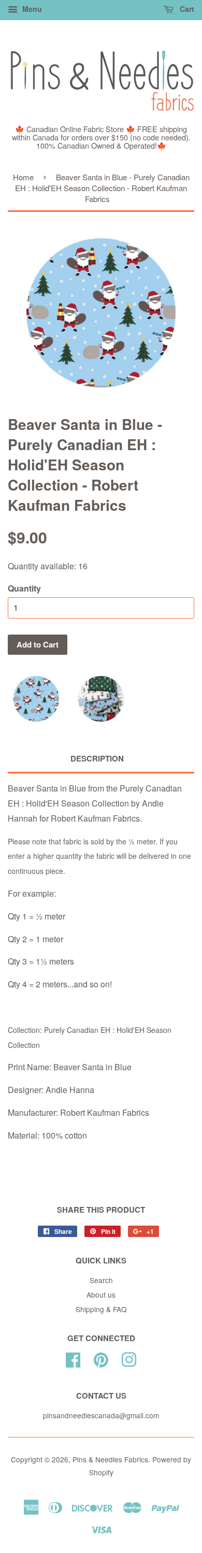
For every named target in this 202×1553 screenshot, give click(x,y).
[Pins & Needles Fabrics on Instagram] (129, 1358)
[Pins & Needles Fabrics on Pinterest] (101, 1358)
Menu (31, 9)
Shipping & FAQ (101, 1309)
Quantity (24, 588)
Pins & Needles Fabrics (110, 1459)
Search (101, 1280)
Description (97, 758)
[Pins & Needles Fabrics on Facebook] (73, 1358)
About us (101, 1294)
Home (23, 176)
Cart (186, 9)
